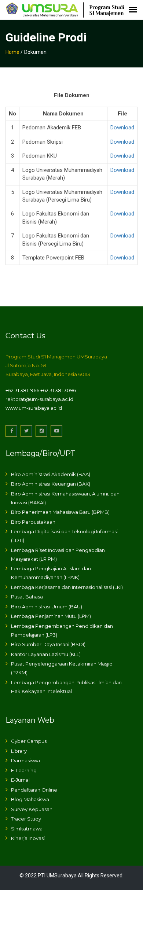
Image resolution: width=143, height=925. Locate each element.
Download (122, 127)
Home (12, 52)
